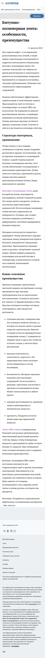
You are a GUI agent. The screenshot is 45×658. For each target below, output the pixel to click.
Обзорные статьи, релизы (11, 556)
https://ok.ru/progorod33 (28, 618)
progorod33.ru (32, 604)
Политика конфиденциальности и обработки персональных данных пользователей (22, 578)
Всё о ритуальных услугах (10, 10)
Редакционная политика (10, 547)
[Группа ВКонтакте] (4, 531)
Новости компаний (9, 572)
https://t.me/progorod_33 (11, 621)
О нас (4, 543)
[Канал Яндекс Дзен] (11, 531)
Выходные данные (9, 539)
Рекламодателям (28, 10)
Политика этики (8, 551)
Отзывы (5, 564)
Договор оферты (8, 568)
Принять (36, 16)
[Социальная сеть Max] (14, 531)
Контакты (6, 560)
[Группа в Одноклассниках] (8, 531)
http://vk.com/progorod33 (11, 618)
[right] (42, 10)
